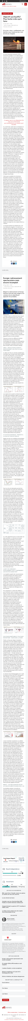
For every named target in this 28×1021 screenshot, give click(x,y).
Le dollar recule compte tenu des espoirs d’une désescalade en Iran (12, 911)
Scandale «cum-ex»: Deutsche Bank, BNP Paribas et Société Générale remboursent (12, 902)
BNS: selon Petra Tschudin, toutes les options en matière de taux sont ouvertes (13, 894)
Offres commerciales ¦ (13, 1012)
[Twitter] (4, 1)
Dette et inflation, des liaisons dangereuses (13, 976)
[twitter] (14, 263)
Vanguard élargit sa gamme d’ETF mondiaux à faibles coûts (13, 907)
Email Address (5, 982)
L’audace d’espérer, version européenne (12, 968)
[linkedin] (16, 263)
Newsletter (23, 1)
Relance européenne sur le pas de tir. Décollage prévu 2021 (11, 972)
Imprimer (15, 261)
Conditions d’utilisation (9, 1019)
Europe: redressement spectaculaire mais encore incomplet (12, 959)
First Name (5, 988)
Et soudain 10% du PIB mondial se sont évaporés (12, 964)
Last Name (5, 994)
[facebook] (12, 263)
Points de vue (7, 13)
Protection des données (19, 1019)
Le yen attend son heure (8, 898)
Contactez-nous (22, 1012)
